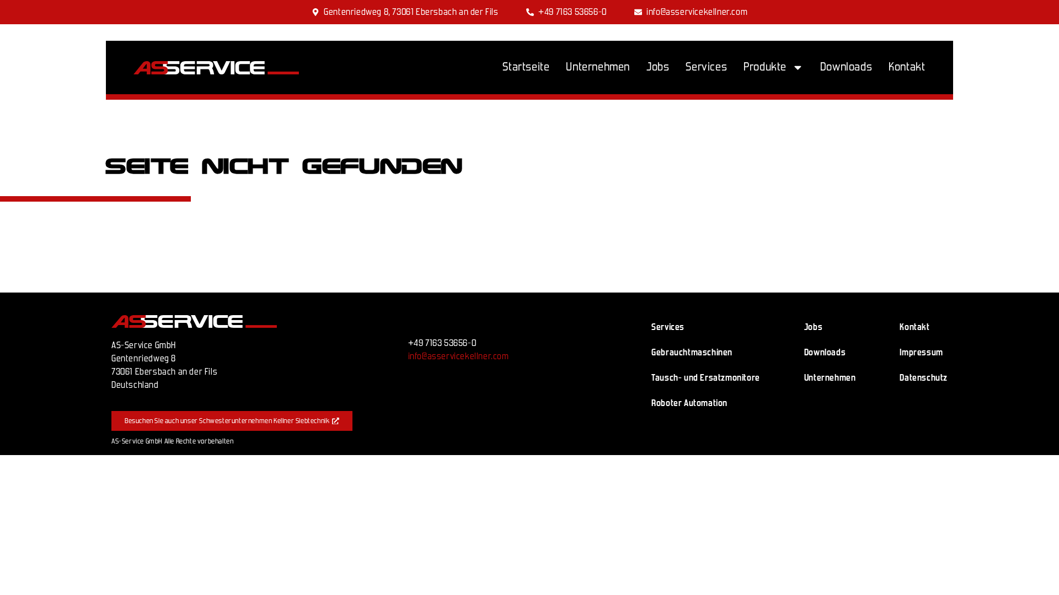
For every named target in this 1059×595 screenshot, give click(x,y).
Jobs (657, 67)
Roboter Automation (689, 403)
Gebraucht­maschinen (691, 352)
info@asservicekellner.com (458, 356)
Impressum (921, 352)
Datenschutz (924, 377)
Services (706, 67)
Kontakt (907, 67)
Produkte (765, 67)
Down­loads (846, 67)
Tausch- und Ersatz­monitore (705, 377)
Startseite (525, 67)
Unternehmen (598, 67)
